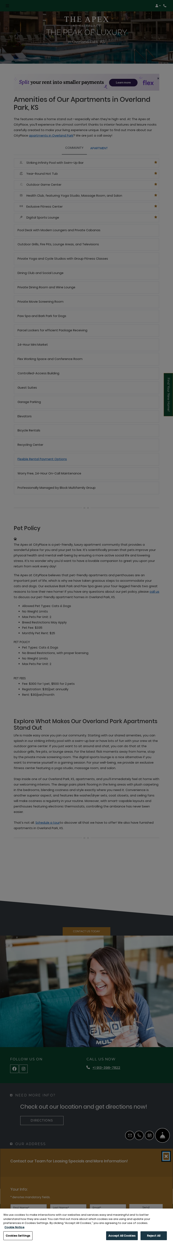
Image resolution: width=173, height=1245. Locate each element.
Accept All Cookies (121, 1236)
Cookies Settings (18, 1236)
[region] (86, 1227)
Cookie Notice (14, 1227)
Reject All (153, 1236)
